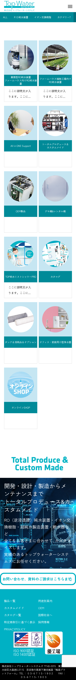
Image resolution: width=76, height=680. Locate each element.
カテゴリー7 (64, 17)
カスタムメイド (14, 608)
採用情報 (43, 622)
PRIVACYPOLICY (14, 629)
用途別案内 (45, 601)
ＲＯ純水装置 (21, 17)
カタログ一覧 (12, 615)
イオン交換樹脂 (42, 17)
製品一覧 (9, 601)
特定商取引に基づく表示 (19, 622)
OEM (41, 608)
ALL (5, 17)
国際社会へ (45, 615)
